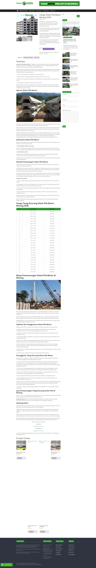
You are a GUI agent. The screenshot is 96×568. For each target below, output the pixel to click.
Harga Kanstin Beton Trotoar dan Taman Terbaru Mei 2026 (74, 78)
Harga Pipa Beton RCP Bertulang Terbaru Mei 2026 (69, 40)
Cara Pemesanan (72, 546)
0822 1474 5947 (40, 430)
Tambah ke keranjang (49, 49)
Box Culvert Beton (59, 548)
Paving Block (58, 552)
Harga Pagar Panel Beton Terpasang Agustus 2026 (73, 54)
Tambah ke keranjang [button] (19, 458)
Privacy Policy (71, 550)
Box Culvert (38, 10)
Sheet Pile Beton (44, 53)
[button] (36, 15)
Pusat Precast (21, 395)
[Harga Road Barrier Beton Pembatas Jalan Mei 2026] (66, 64)
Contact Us (52, 10)
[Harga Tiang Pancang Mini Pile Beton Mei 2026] (66, 58)
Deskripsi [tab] (20, 57)
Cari (63, 14)
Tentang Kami (71, 545)
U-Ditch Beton (58, 546)
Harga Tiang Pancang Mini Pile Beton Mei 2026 (74, 60)
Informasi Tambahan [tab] (28, 57)
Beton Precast (66, 37)
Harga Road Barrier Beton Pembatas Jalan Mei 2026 (74, 66)
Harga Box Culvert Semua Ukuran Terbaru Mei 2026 (73, 72)
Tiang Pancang (52, 52)
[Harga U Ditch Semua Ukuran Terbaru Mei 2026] (66, 83)
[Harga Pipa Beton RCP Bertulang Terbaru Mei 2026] (71, 27)
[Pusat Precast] (17, 11)
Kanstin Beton (58, 550)
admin (67, 43)
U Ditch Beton (32, 10)
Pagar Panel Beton (23, 10)
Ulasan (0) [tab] (36, 57)
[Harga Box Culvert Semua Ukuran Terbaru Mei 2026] (66, 71)
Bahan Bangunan (72, 554)
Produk (71, 37)
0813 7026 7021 (40, 426)
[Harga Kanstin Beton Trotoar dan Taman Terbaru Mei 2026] (66, 77)
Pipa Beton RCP (46, 10)
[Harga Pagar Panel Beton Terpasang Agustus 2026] (66, 52)
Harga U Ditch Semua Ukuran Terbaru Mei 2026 (74, 85)
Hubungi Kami (71, 548)
